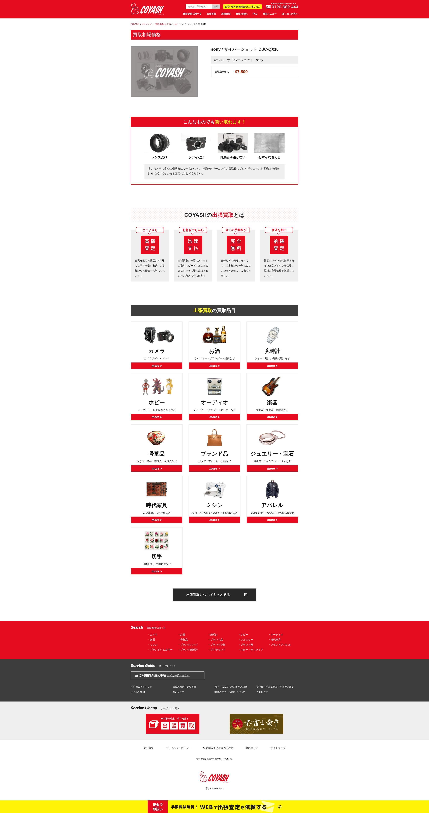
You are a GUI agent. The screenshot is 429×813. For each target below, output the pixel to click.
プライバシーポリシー (178, 747)
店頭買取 (226, 13)
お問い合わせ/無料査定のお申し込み (242, 6)
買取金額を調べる (192, 13)
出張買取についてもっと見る (208, 595)
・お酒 (181, 634)
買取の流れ (242, 13)
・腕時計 (213, 634)
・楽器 (151, 639)
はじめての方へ (290, 13)
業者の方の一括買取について (229, 692)
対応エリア (178, 692)
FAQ (255, 13)
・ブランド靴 (245, 644)
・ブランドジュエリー (160, 649)
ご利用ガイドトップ (141, 687)
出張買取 (211, 13)
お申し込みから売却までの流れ (230, 687)
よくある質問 (138, 692)
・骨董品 (183, 639)
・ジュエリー (245, 639)
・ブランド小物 (216, 644)
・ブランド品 (215, 639)
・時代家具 (274, 639)
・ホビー (243, 634)
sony (259, 60)
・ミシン (152, 644)
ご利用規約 (262, 692)
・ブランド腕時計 (188, 649)
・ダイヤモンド (216, 649)
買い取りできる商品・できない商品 (275, 687)
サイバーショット (240, 60)
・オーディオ (275, 634)
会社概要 (149, 747)
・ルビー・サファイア (250, 649)
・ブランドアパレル (279, 644)
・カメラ (152, 634)
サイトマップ (278, 747)
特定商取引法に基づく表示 (218, 747)
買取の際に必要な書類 (184, 687)
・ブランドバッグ (188, 644)
